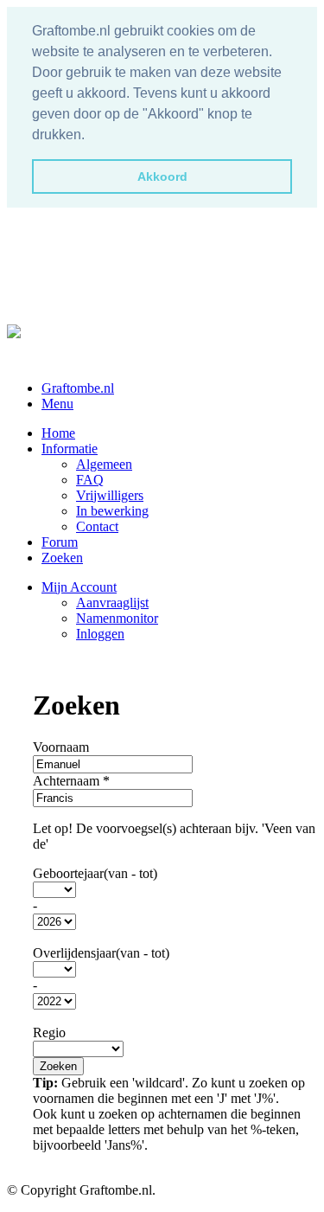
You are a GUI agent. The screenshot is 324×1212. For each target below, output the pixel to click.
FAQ (90, 479)
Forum (59, 542)
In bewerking (112, 510)
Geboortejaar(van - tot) (95, 873)
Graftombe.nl (77, 388)
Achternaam (71, 780)
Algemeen (104, 464)
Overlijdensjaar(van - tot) (101, 953)
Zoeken (62, 557)
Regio (49, 1032)
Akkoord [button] (162, 176)
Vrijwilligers (109, 495)
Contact (97, 526)
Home (58, 433)
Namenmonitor (117, 618)
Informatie (69, 448)
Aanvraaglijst (112, 602)
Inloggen (100, 633)
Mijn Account (79, 587)
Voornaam (61, 747)
